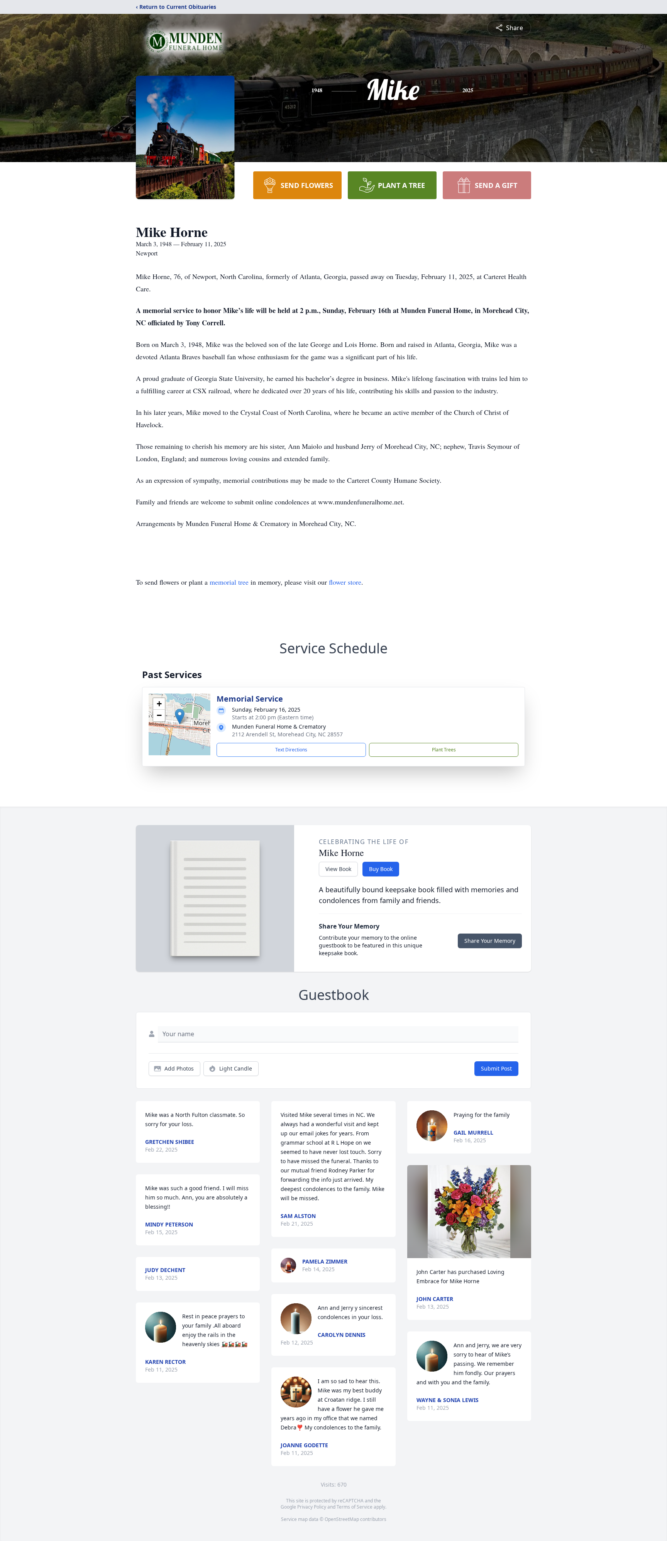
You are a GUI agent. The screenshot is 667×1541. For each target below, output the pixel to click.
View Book (338, 869)
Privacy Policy (311, 1507)
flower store (345, 582)
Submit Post (496, 1068)
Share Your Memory (489, 940)
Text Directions (291, 749)
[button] (180, 716)
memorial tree (229, 582)
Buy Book (381, 869)
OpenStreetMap (342, 1519)
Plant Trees (444, 749)
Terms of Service (354, 1507)
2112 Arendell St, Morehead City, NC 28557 (287, 734)
